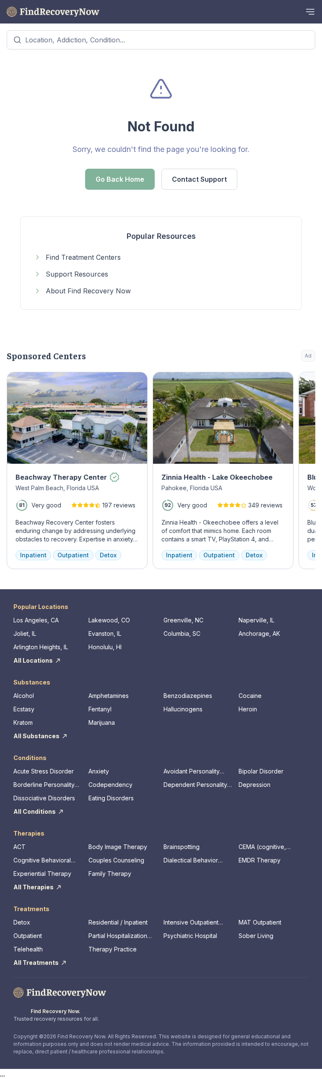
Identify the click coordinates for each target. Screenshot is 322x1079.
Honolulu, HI (105, 647)
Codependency (110, 784)
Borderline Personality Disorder (44, 785)
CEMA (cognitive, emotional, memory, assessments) (265, 847)
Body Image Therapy (117, 846)
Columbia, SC (182, 633)
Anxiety (98, 771)
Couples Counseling (116, 860)
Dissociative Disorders (44, 798)
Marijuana (101, 722)
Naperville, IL (256, 620)
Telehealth (28, 949)
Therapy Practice (112, 949)
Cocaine (250, 695)
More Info (275, 382)
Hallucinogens (183, 709)
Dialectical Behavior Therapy (191, 861)
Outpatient (27, 935)
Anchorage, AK (259, 633)
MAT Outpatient (260, 922)
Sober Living (256, 935)
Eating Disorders (111, 798)
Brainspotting (182, 846)
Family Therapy (109, 873)
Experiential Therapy (42, 873)
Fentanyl (100, 709)
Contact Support (199, 179)
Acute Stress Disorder (43, 771)
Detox (21, 922)
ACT (19, 846)
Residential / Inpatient (118, 922)
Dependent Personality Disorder (195, 785)
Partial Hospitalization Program (117, 936)
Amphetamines (108, 695)
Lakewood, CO (109, 620)
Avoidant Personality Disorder (192, 772)
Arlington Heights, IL (40, 647)
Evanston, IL (104, 633)
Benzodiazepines (188, 695)
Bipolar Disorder (261, 771)
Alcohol (23, 695)
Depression (254, 784)
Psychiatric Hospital (190, 935)
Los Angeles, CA (36, 620)
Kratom (23, 722)
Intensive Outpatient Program (191, 923)
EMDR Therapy (259, 860)
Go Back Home (120, 179)
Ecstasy (23, 709)
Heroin (248, 709)
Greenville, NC (183, 620)
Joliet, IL (24, 633)
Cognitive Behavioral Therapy (42, 861)
